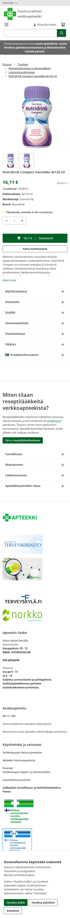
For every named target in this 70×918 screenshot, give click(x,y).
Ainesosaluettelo (16, 323)
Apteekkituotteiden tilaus (23, 486)
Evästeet (8, 768)
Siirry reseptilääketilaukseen (22, 440)
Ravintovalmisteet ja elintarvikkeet (29, 68)
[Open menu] (6, 24)
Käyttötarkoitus (16, 291)
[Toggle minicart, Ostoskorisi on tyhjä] (63, 25)
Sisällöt (10, 312)
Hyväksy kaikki (16, 902)
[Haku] (61, 33)
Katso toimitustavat (35, 249)
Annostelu (12, 302)
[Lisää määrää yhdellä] (22, 221)
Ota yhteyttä (11, 660)
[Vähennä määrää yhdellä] (6, 221)
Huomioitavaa (15, 334)
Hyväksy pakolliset (43, 902)
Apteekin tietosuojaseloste (19, 760)
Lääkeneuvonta (16, 475)
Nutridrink (18, 204)
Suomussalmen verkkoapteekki (29, 14)
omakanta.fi (54, 421)
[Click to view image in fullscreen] (35, 117)
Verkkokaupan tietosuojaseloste (22, 752)
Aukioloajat (8, 2)
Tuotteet (23, 64)
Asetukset (13, 910)
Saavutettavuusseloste (16, 780)
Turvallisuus (13, 454)
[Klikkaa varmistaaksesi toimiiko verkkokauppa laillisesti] (35, 811)
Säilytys (10, 344)
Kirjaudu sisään (46, 24)
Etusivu (7, 64)
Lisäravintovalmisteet (22, 72)
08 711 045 (9, 716)
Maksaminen (14, 465)
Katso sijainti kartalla (15, 640)
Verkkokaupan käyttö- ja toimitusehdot (26, 772)
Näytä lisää (9, 280)
